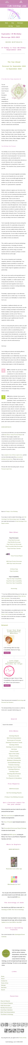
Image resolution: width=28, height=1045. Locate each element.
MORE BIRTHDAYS (14, 42)
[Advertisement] (14, 490)
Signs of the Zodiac (14, 753)
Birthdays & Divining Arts (14, 760)
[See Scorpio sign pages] (6, 1033)
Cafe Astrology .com (14, 13)
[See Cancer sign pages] (14, 1027)
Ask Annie (14, 749)
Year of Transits (8, 822)
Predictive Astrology (14, 764)
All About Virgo (14, 569)
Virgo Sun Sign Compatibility (14, 578)
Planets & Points (14, 756)
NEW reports (12, 834)
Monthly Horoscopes (6, 1007)
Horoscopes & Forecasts (14, 740)
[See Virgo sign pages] (22, 1027)
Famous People (14, 751)
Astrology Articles (14, 744)
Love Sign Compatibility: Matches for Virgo (14, 662)
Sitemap (3, 985)
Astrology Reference (14, 769)
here (19, 897)
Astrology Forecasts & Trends (14, 742)
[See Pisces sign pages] (22, 1033)
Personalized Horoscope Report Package (15, 828)
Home (2, 976)
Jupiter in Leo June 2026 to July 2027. (11, 922)
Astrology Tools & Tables (14, 767)
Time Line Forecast (9, 815)
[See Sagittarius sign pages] (10, 1033)
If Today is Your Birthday (11, 511)
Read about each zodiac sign (14, 868)
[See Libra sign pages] (26, 1027)
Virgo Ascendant (14, 571)
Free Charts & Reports (7, 1003)
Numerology (14, 588)
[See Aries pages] (2, 1027)
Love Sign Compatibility (14, 758)
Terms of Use (4, 983)
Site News (3, 987)
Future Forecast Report (17, 555)
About (2, 978)
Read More (7, 652)
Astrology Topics (14, 771)
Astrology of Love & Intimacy (14, 747)
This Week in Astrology (7, 1014)
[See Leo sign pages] (18, 1027)
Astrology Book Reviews (14, 773)
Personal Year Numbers (7, 702)
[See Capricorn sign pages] (14, 1033)
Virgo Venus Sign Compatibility (14, 583)
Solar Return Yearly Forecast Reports (13, 434)
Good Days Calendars (7, 1010)
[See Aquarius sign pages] (18, 1033)
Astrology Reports (14, 735)
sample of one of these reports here (13, 455)
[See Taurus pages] (6, 1027)
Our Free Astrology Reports (14, 792)
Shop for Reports (5, 1001)
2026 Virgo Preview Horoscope (14, 561)
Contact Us (4, 980)
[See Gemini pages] (10, 1027)
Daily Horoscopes (5, 1005)
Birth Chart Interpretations (14, 738)
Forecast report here (6, 469)
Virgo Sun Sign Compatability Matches (14, 631)
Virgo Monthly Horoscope (14, 542)
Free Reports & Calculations (14, 778)
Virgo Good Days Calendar (14, 548)
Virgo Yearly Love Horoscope (14, 544)
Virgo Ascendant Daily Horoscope (14, 546)
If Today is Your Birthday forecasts (14, 797)
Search (3, 989)
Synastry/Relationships (14, 762)
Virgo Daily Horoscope (14, 540)
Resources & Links (14, 776)
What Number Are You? (14, 884)
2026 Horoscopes (14, 788)
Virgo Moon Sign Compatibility (14, 581)
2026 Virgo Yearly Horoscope (14, 563)
